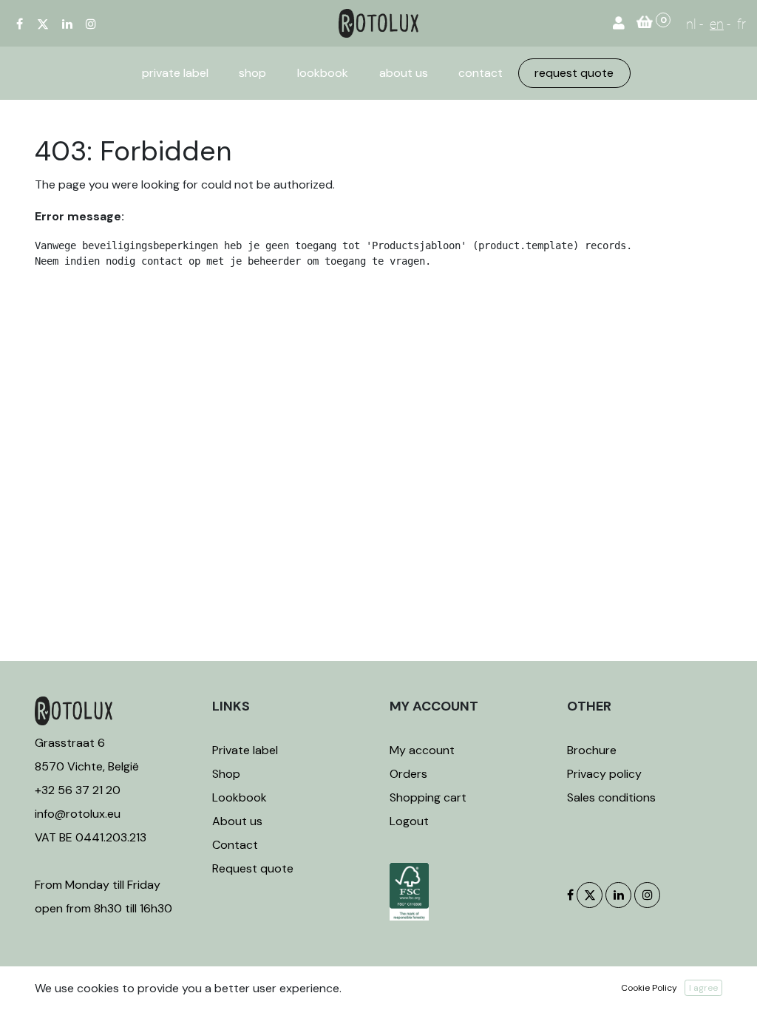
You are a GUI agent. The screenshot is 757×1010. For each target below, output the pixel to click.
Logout (409, 821)
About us (237, 821)
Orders (408, 774)
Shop (226, 774)
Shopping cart (428, 797)
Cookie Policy (649, 988)
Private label (246, 750)
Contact (235, 845)
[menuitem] (175, 73)
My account (422, 750)
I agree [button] (703, 988)
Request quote (252, 868)
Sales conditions (611, 797)
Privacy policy (604, 774)
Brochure (592, 750)
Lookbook (239, 797)
